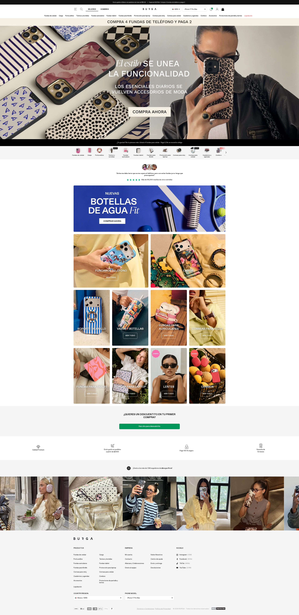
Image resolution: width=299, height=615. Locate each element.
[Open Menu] (75, 9)
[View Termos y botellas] (112, 150)
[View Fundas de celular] (78, 150)
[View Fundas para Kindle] (151, 150)
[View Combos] (219, 150)
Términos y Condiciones (145, 609)
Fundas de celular (50, 16)
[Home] (149, 9)
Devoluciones (156, 568)
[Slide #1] (153, 134)
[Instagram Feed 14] (96, 503)
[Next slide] (223, 152)
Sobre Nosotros (156, 555)
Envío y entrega (156, 563)
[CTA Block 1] (149, 208)
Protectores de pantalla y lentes (230, 16)
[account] (217, 9)
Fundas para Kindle (125, 16)
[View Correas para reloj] (179, 150)
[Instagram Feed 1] (149, 503)
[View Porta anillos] (99, 150)
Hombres (105, 9)
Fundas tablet (111, 16)
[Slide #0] (145, 134)
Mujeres (92, 9)
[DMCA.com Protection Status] (218, 608)
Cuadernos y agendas (190, 16)
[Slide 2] (149, 78)
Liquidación (248, 16)
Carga (61, 16)
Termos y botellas (82, 16)
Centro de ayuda (157, 559)
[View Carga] (90, 150)
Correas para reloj (159, 16)
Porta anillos (69, 16)
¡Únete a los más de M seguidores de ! (152, 468)
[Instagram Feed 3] (257, 503)
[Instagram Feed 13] (42, 503)
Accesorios (213, 16)
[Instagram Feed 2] (203, 503)
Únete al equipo (130, 568)
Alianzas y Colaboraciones (134, 563)
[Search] (81, 9)
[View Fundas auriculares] (126, 150)
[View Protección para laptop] (165, 150)
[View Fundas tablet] (138, 150)
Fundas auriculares (97, 16)
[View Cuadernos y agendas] (207, 150)
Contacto (128, 559)
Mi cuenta (128, 555)
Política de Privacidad (163, 609)
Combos (204, 16)
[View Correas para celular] (193, 150)
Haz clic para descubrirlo (149, 426)
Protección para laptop (142, 16)
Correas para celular (174, 16)
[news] (211, 9)
